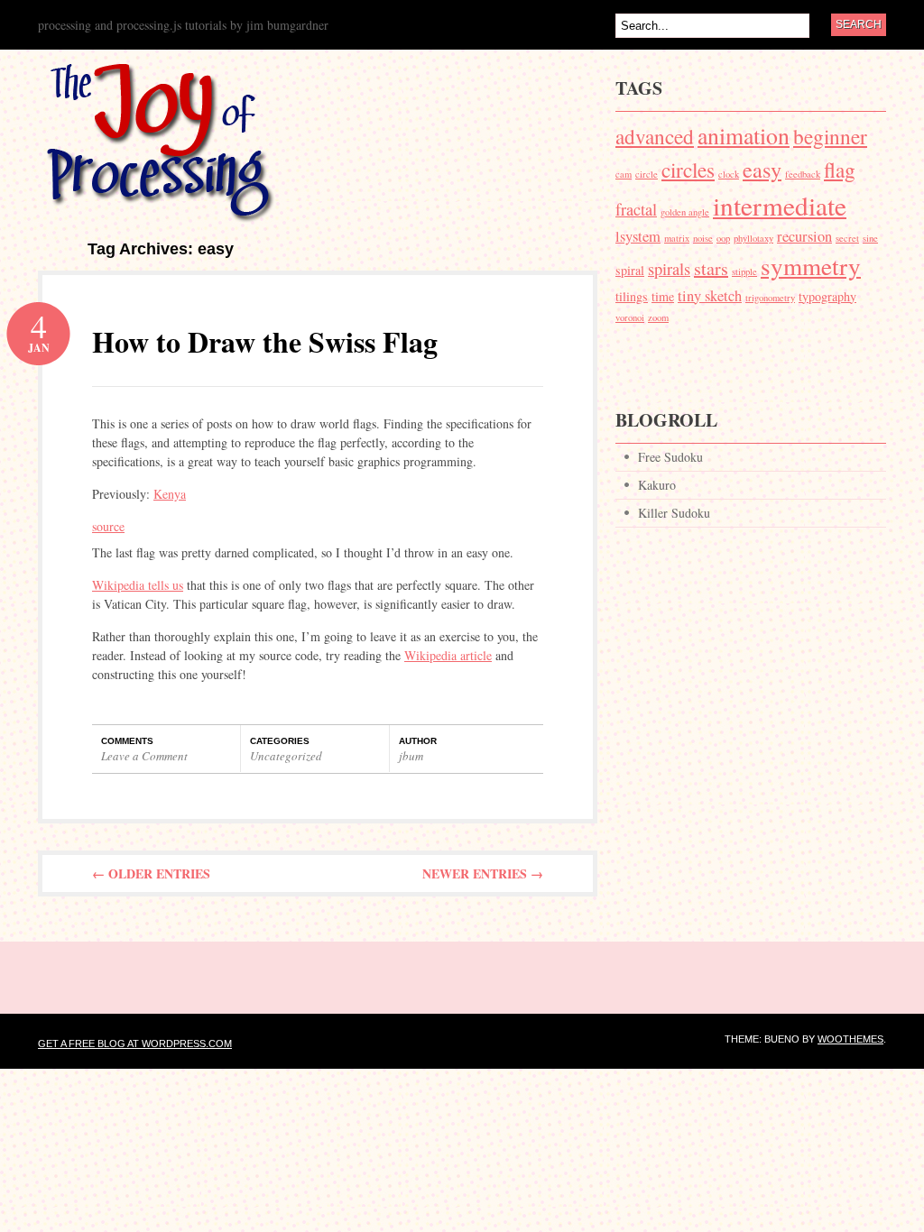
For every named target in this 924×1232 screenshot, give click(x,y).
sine (870, 238)
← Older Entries (151, 873)
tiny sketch (710, 296)
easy (762, 169)
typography (827, 296)
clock (728, 174)
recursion (804, 236)
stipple (744, 271)
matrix (676, 238)
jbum (411, 756)
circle (646, 174)
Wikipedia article (448, 655)
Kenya (169, 493)
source (108, 526)
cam (623, 174)
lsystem (638, 236)
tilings (631, 296)
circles (688, 169)
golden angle (685, 212)
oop (723, 238)
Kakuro (657, 484)
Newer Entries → (482, 873)
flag (839, 169)
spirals (669, 269)
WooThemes (850, 1039)
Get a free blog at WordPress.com (135, 1043)
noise (703, 238)
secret (847, 238)
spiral (629, 270)
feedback (802, 174)
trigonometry (770, 297)
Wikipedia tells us (137, 584)
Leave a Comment (144, 756)
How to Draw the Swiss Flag (265, 341)
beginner (830, 136)
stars (711, 268)
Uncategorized (286, 756)
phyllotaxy (753, 238)
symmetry (811, 265)
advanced (654, 136)
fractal (636, 209)
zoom (658, 317)
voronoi (629, 317)
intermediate (779, 205)
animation (744, 135)
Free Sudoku (670, 456)
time (662, 296)
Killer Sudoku (674, 512)
